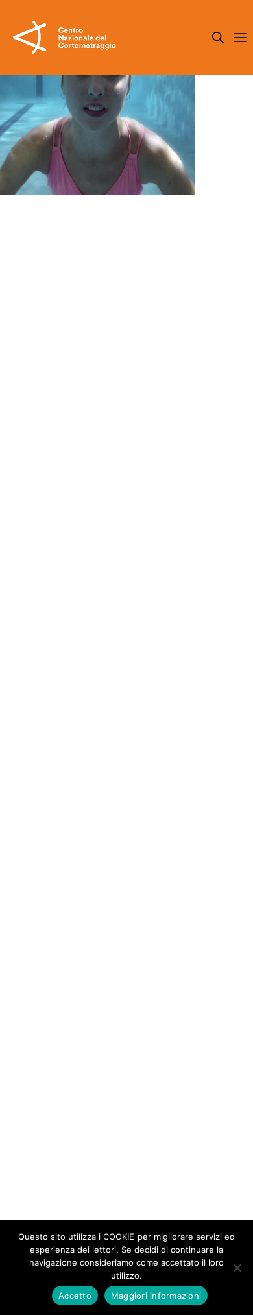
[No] (236, 1267)
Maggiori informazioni (156, 1295)
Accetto (74, 1295)
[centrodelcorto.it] (64, 37)
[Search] (218, 37)
